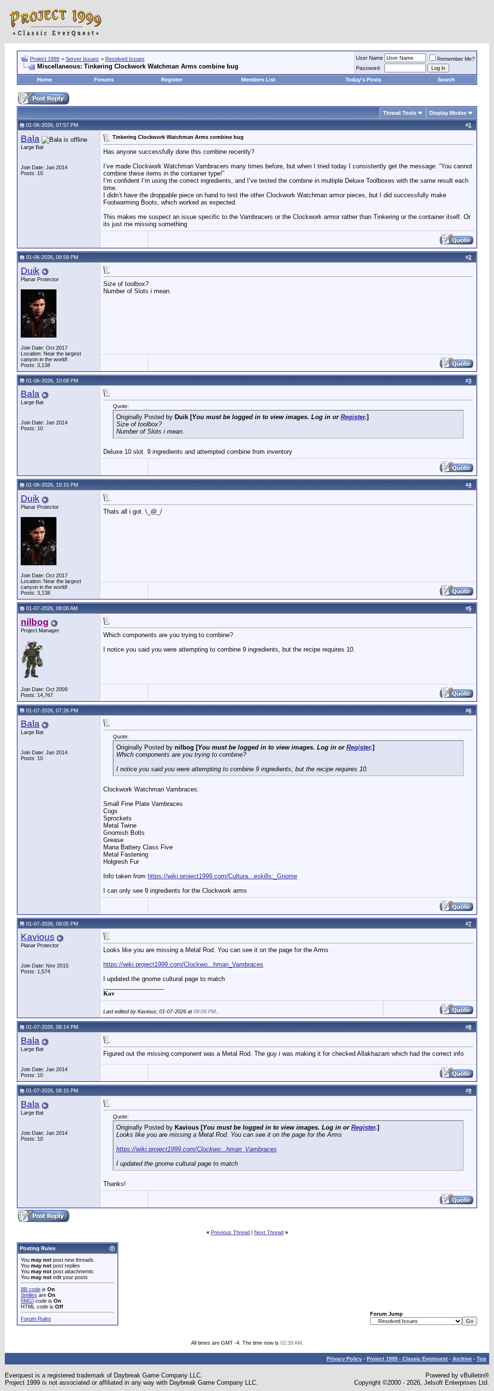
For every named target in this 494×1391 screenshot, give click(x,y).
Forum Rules (36, 1319)
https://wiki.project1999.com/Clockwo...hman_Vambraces (183, 964)
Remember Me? (456, 59)
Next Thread (269, 1232)
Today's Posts (363, 79)
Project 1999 (44, 59)
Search (446, 79)
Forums (104, 79)
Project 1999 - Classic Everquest (407, 1359)
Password (368, 68)
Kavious (38, 937)
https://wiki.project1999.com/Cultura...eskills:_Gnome (222, 876)
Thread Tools (399, 113)
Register (171, 79)
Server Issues (82, 59)
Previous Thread (230, 1232)
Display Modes (448, 113)
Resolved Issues (125, 59)
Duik (30, 271)
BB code (31, 1289)
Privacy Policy (344, 1359)
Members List (258, 79)
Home (44, 79)
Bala (30, 139)
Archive (462, 1359)
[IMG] (27, 1301)
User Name (369, 58)
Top (481, 1359)
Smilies (29, 1295)
